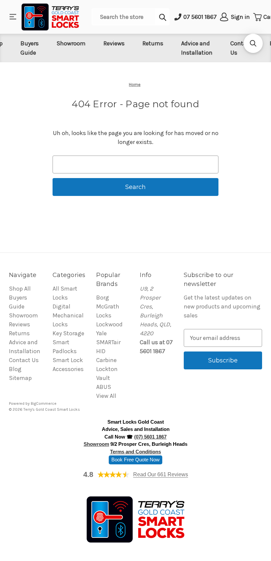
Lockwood (109, 324)
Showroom (71, 43)
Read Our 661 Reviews (160, 474)
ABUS (103, 387)
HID (100, 351)
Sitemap (20, 378)
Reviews (114, 43)
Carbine (106, 360)
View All (106, 395)
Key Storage (68, 333)
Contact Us (24, 360)
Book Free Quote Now (135, 459)
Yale (101, 333)
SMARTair (108, 342)
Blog (15, 369)
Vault (103, 378)
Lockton (107, 369)
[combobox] (123, 16)
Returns (152, 43)
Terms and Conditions (135, 451)
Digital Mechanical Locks (68, 315)
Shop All (20, 288)
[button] (253, 43)
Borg (102, 297)
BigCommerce (44, 403)
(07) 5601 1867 (150, 437)
